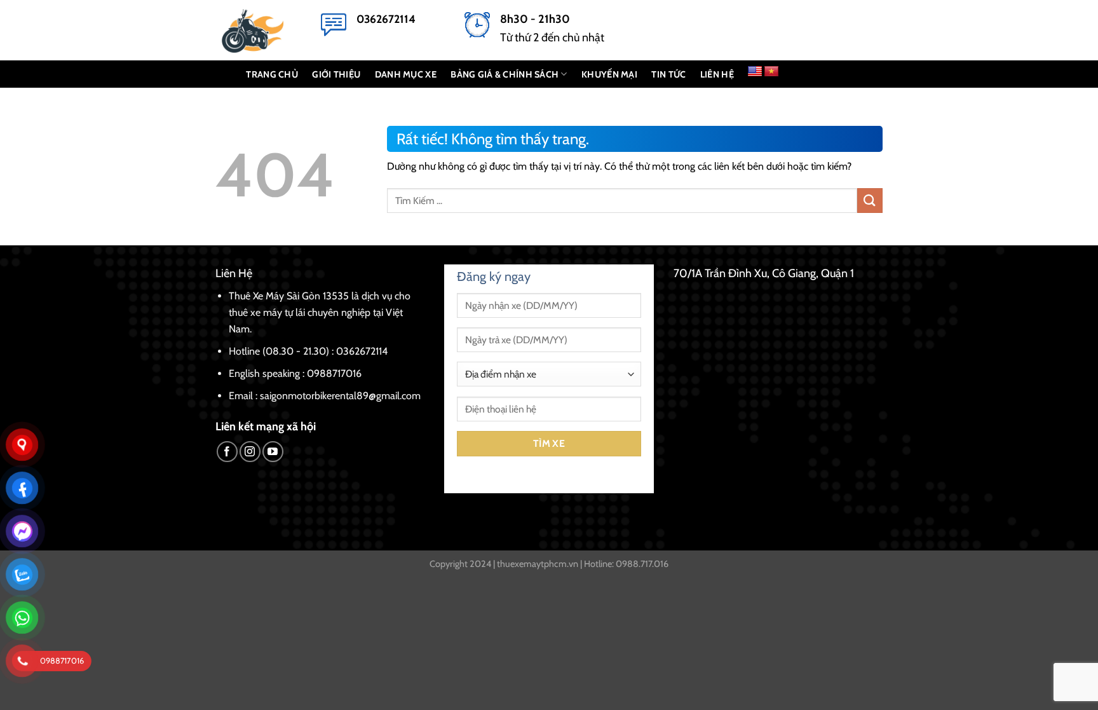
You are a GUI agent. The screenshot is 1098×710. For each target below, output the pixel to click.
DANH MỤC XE (406, 74)
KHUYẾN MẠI (609, 74)
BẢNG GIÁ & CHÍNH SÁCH (505, 74)
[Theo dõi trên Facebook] (227, 451)
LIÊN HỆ (717, 74)
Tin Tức (668, 74)
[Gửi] (870, 200)
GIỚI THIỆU (336, 74)
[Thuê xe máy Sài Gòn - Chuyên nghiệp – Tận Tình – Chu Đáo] (258, 30)
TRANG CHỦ (272, 74)
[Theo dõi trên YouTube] (272, 451)
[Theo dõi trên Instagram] (250, 451)
